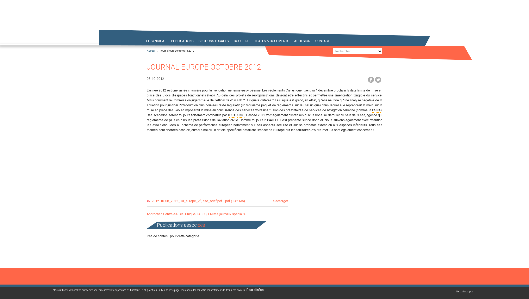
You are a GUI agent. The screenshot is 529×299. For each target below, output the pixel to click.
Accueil (151, 50)
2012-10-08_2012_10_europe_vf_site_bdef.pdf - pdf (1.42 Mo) (220, 201)
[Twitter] (378, 79)
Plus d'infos (255, 290)
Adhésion (302, 41)
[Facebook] (371, 79)
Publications (182, 41)
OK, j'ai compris (464, 291)
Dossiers (241, 41)
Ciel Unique (187, 214)
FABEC (201, 214)
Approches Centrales (162, 214)
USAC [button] (233, 115)
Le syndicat (156, 41)
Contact (322, 41)
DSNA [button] (376, 110)
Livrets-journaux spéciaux (226, 214)
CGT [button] (241, 115)
